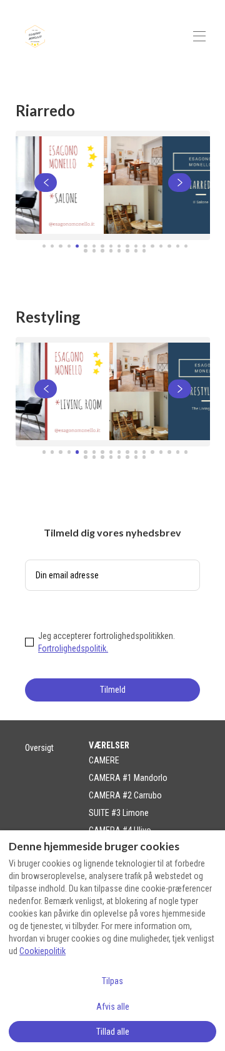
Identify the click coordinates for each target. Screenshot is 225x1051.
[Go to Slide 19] (85, 250)
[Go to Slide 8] (102, 246)
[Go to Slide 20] (94, 250)
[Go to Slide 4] (69, 246)
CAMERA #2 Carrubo (125, 795)
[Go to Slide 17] (177, 246)
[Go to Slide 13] (144, 246)
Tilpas (112, 981)
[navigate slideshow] (46, 182)
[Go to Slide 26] (144, 250)
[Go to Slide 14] (152, 246)
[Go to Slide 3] (60, 246)
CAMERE (104, 760)
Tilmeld (113, 690)
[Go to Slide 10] (119, 246)
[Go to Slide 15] (160, 246)
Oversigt (39, 748)
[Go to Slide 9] (110, 246)
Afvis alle (112, 1007)
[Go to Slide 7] (94, 246)
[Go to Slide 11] (127, 246)
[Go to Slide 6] (85, 246)
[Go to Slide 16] (169, 246)
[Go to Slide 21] (102, 250)
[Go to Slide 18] (186, 246)
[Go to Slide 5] (77, 246)
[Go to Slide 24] (127, 250)
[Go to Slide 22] (110, 250)
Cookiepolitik (42, 951)
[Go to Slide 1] (44, 246)
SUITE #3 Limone (119, 813)
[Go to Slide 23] (119, 250)
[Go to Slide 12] (136, 246)
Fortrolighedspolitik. (73, 648)
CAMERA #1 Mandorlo (128, 778)
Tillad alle (112, 1032)
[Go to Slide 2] (52, 246)
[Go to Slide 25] (136, 250)
